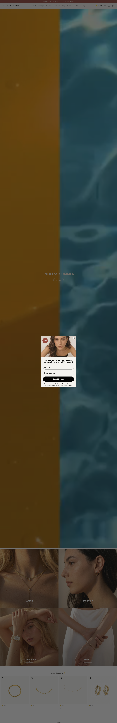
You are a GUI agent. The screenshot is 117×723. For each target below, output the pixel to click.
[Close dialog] (75, 338)
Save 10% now (58, 379)
